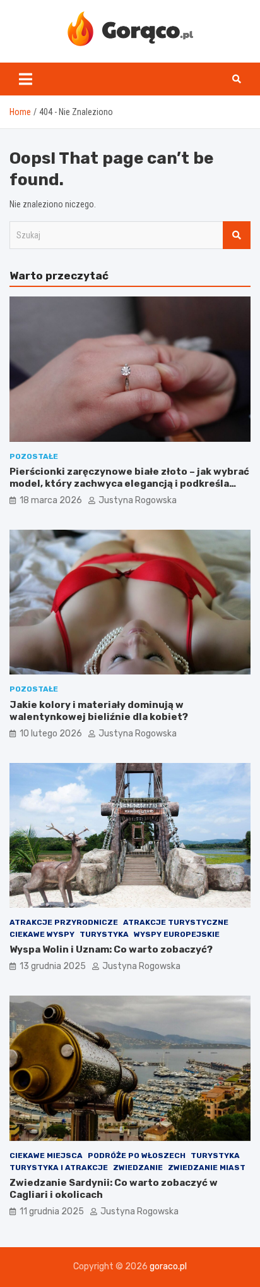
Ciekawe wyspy (41, 934)
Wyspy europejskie (177, 934)
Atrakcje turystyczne (175, 922)
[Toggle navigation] (25, 79)
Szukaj (237, 235)
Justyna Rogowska (137, 500)
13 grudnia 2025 (53, 966)
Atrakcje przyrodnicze (63, 922)
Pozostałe (33, 456)
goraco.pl (168, 1266)
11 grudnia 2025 (52, 1211)
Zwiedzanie (138, 1167)
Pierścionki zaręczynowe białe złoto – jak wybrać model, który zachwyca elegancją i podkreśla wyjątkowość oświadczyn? (129, 484)
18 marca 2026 (51, 500)
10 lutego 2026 (51, 733)
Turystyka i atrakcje (58, 1167)
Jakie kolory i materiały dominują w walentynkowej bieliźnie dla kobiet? (98, 711)
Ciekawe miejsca (46, 1155)
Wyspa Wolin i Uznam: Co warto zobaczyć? (111, 949)
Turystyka (104, 934)
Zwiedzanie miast (206, 1167)
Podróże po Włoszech (137, 1155)
